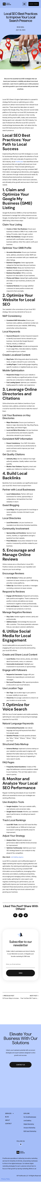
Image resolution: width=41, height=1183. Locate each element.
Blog (7, 1117)
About (7, 1120)
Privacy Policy (5, 1179)
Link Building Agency (17, 857)
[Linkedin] (20, 1144)
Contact (8, 1123)
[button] (24, 4)
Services (8, 1113)
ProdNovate (19, 161)
